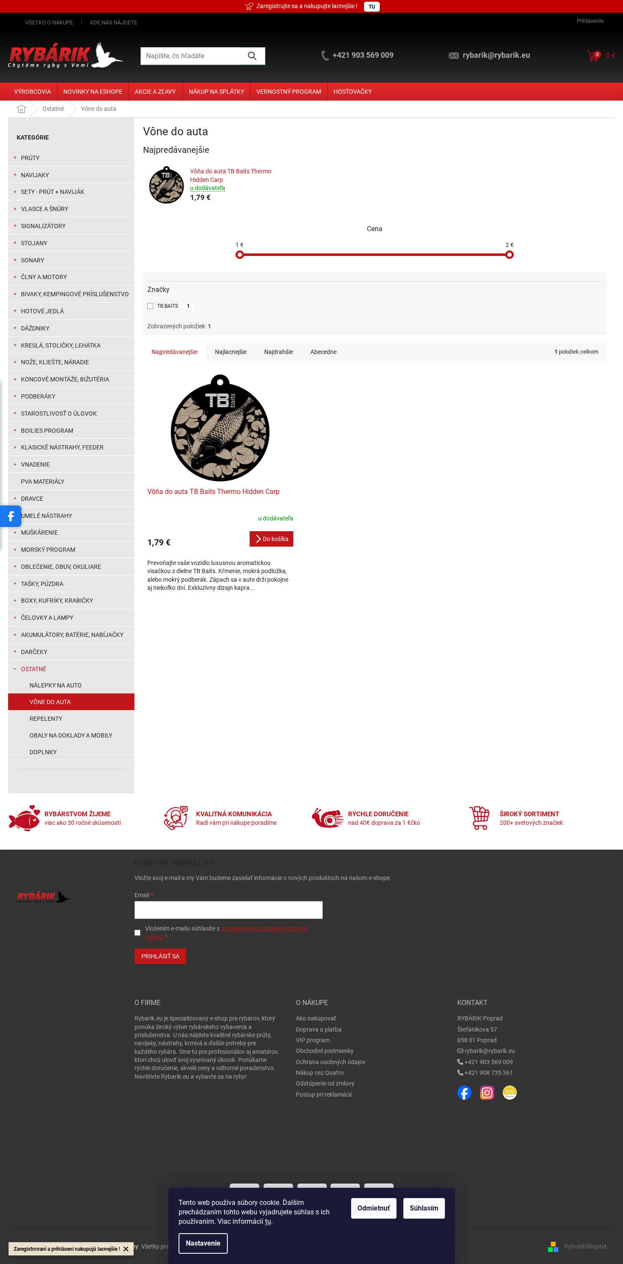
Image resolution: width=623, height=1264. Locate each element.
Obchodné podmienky (325, 1050)
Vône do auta (50, 702)
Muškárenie (39, 532)
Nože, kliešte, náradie (55, 362)
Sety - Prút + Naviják (52, 191)
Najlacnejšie (231, 351)
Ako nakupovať (316, 1018)
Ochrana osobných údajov (331, 1062)
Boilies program (47, 430)
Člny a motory (44, 277)
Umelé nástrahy (46, 515)
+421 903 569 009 (489, 1062)
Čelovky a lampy (47, 617)
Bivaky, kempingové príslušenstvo (75, 294)
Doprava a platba (319, 1029)
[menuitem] (32, 92)
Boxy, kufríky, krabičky (57, 600)
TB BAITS (173, 306)
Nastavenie (203, 1243)
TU (372, 7)
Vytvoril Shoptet (585, 1246)
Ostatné (33, 669)
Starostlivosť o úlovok (59, 413)
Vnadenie (35, 464)
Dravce (32, 498)
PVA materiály (42, 481)
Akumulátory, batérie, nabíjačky (72, 634)
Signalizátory (43, 226)
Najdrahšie (278, 351)
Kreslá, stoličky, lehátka (61, 345)
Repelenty (46, 718)
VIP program (313, 1040)
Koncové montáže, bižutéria (65, 379)
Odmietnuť (374, 1208)
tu (268, 1221)
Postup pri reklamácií (324, 1094)
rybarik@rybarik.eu (490, 1050)
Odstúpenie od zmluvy (325, 1083)
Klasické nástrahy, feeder (62, 447)
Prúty (30, 158)
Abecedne (323, 351)
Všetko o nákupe (49, 22)
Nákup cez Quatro (320, 1072)
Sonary (32, 260)
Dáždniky (35, 328)
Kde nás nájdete (113, 22)
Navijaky (35, 175)
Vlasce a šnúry (44, 208)
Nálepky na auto (56, 685)
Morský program (48, 549)
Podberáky (38, 396)
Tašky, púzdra (42, 583)
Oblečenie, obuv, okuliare (61, 566)
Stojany (34, 243)
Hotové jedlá (42, 311)
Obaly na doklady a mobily (71, 735)
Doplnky (43, 752)
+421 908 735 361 (489, 1072)
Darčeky (34, 651)
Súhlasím (424, 1208)
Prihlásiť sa (160, 956)
